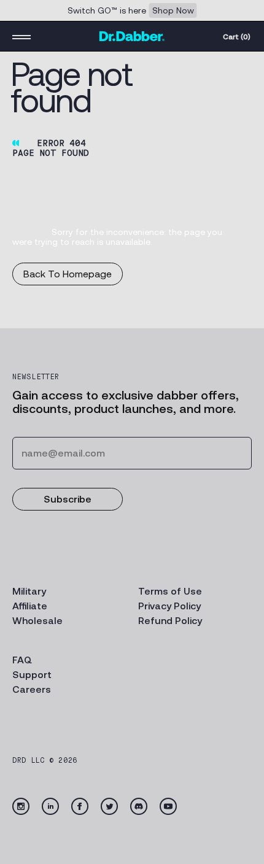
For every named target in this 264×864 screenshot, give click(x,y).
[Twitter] (109, 806)
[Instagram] (20, 806)
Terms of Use (170, 591)
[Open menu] (21, 36)
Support (32, 674)
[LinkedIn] (50, 806)
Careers (31, 689)
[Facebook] (79, 806)
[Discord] (138, 806)
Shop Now (173, 10)
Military (29, 591)
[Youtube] (168, 806)
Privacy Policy (169, 606)
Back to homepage (67, 274)
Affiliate (29, 606)
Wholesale (37, 620)
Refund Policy (170, 620)
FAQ (22, 660)
